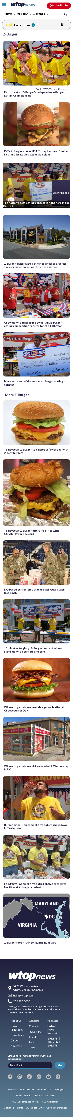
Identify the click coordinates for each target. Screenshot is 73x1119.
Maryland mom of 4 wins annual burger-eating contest (33, 383)
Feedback (13, 1089)
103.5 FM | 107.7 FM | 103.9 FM (53, 1042)
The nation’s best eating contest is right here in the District (36, 204)
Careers (15, 1040)
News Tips (35, 1031)
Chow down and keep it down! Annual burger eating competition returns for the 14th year (33, 324)
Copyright (59, 1089)
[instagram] (19, 1076)
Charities (34, 1037)
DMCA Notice (41, 1095)
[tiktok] (39, 1076)
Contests (34, 1020)
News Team (17, 1035)
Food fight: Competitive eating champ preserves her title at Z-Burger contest (35, 885)
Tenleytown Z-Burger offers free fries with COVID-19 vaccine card (31, 532)
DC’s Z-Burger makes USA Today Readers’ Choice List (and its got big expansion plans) (36, 152)
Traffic (22, 14)
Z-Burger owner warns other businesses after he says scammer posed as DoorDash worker (35, 265)
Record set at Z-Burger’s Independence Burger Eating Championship (34, 94)
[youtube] (48, 1076)
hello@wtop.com (23, 995)
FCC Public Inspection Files (26, 1101)
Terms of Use (44, 1089)
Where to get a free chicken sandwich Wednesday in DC (36, 767)
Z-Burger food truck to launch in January (30, 942)
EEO (52, 1095)
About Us (16, 1020)
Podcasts (52, 1020)
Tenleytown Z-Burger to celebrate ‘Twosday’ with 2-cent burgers (36, 451)
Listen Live (22, 25)
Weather (39, 14)
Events (33, 1042)
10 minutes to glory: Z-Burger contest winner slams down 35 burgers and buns (33, 650)
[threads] (58, 1076)
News (8, 14)
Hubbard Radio (23, 1095)
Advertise (16, 1045)
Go (60, 1065)
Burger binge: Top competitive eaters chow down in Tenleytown (36, 826)
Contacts (34, 1026)
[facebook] (10, 1076)
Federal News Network (52, 1030)
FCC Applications (51, 1101)
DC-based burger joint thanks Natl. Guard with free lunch (34, 591)
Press (32, 1047)
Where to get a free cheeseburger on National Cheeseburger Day (34, 708)
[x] (29, 1076)
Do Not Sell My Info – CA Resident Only (24, 1107)
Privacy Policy (27, 1089)
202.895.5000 (21, 1001)
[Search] (65, 14)
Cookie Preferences (56, 1107)
